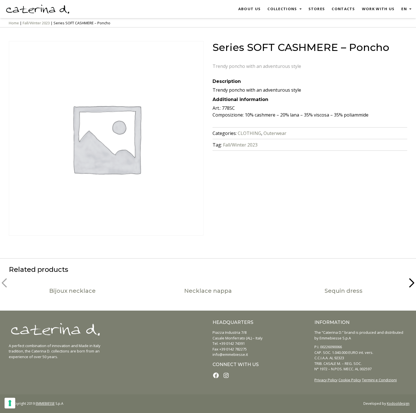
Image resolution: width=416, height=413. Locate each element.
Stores (316, 8)
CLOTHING (249, 133)
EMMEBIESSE (45, 403)
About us (249, 8)
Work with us (378, 8)
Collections (282, 8)
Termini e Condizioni (379, 379)
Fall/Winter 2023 (36, 22)
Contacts (343, 8)
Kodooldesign (398, 403)
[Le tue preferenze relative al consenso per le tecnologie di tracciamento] (10, 403)
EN (404, 8)
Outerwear (274, 133)
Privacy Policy (326, 379)
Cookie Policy (349, 379)
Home (14, 22)
